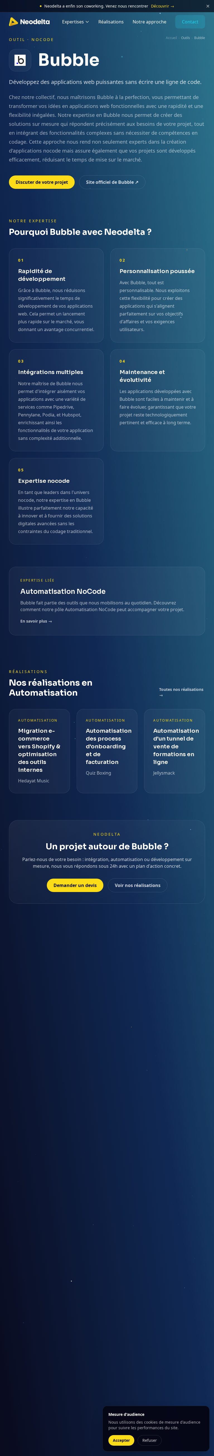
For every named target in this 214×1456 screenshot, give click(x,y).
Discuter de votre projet (42, 182)
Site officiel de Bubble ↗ (112, 182)
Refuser (149, 1440)
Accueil (171, 38)
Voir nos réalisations (137, 885)
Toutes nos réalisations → (181, 692)
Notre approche (149, 22)
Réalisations (111, 22)
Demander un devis (75, 885)
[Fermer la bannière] (208, 6)
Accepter (121, 1440)
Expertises (73, 22)
